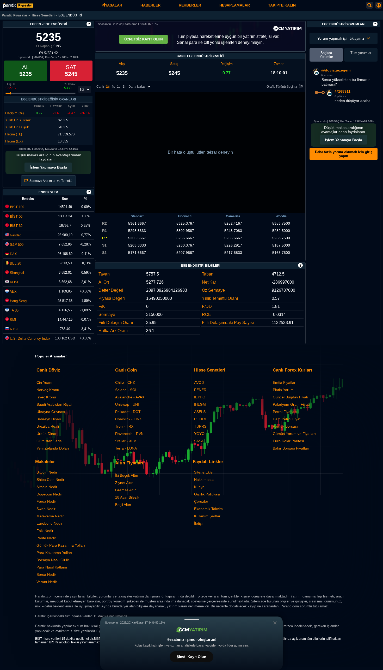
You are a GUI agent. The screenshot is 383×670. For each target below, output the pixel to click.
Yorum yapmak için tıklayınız (340, 38)
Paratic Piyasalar (14, 15)
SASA (198, 441)
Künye (199, 487)
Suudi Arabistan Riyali (54, 404)
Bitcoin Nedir (46, 472)
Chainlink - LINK (128, 419)
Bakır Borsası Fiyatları (291, 448)
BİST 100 (16, 207)
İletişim (200, 523)
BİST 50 (15, 216)
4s (113, 86)
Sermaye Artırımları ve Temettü (50, 181)
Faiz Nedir (44, 531)
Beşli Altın (123, 504)
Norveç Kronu (47, 390)
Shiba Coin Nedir (50, 479)
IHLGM (200, 404)
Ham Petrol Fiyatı (287, 419)
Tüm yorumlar (360, 53)
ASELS (200, 412)
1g (119, 86)
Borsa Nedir (46, 574)
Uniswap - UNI (127, 404)
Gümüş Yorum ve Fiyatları (294, 434)
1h (124, 86)
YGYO (199, 434)
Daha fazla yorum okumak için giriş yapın (343, 154)
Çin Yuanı (44, 382)
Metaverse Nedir (50, 516)
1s (107, 86)
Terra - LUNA (126, 448)
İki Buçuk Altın (126, 475)
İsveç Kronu (46, 397)
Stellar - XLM (126, 441)
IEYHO (199, 397)
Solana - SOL (126, 390)
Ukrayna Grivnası (50, 412)
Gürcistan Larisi (49, 441)
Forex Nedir (46, 501)
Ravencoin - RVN (129, 434)
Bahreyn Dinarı (48, 419)
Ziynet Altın (124, 483)
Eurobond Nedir (49, 523)
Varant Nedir (46, 582)
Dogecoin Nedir (49, 494)
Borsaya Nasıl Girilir (52, 560)
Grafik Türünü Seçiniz (282, 86)
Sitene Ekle (203, 472)
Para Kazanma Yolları (54, 553)
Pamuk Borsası (285, 426)
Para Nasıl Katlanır (51, 567)
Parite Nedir (46, 538)
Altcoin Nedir (46, 487)
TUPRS (200, 426)
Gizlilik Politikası (207, 494)
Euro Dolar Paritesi (288, 441)
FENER (200, 390)
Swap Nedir (45, 509)
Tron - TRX (124, 426)
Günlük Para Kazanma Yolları (60, 545)
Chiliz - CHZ (125, 382)
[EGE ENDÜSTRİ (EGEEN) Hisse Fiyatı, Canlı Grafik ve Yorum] (17, 5)
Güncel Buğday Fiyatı (290, 397)
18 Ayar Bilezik (127, 497)
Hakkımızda (204, 479)
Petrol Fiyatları (285, 412)
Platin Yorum (283, 390)
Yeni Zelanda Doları (52, 448)
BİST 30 (15, 226)
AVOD (199, 382)
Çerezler (201, 501)
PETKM (200, 419)
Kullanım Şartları (207, 516)
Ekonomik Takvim (208, 509)
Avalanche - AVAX (129, 397)
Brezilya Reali (47, 426)
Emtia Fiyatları (284, 382)
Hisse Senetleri (43, 15)
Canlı (100, 86)
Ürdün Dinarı (47, 434)
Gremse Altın (126, 490)
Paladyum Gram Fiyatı (291, 404)
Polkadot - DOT (128, 412)
